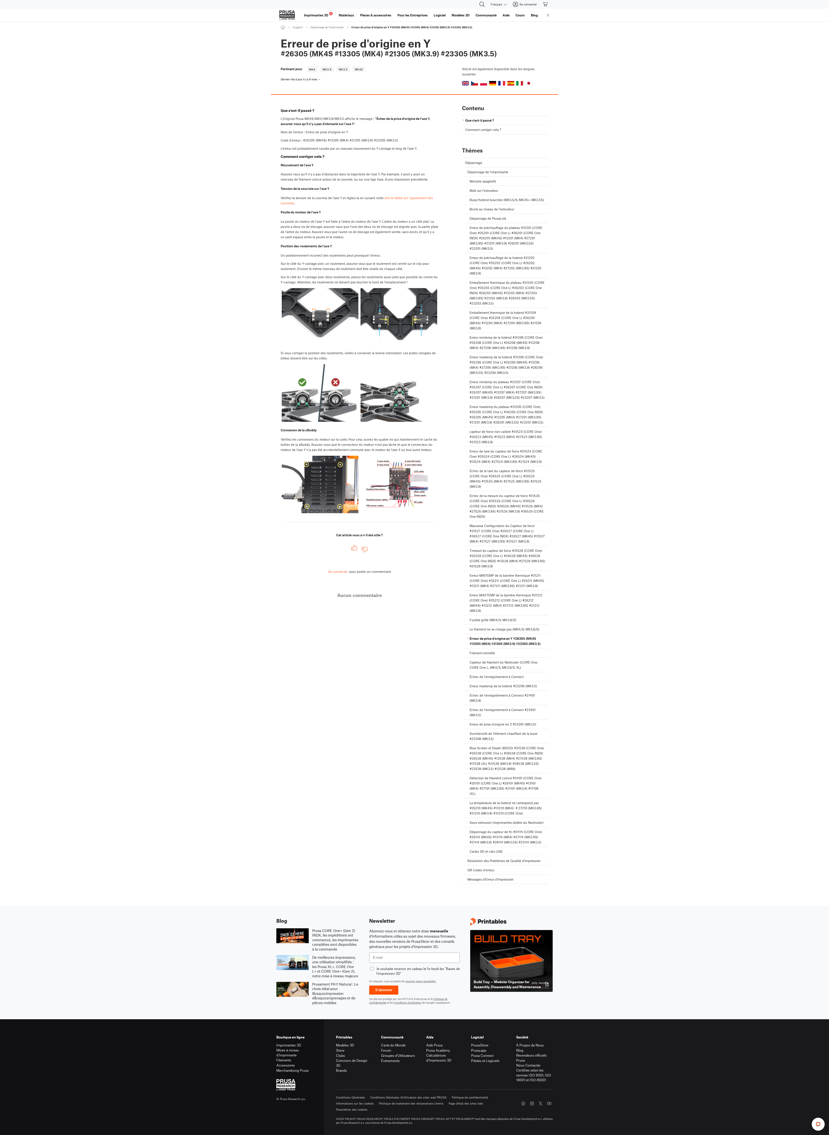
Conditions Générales (350, 1097)
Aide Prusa (434, 1045)
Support (298, 27)
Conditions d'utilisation (407, 1002)
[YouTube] (549, 1103)
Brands (341, 1070)
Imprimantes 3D (288, 1045)
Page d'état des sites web (466, 1103)
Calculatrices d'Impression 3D (438, 1057)
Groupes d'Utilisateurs (398, 1055)
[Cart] (545, 4)
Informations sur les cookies (355, 1103)
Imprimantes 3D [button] (318, 14)
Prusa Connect (482, 1055)
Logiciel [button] (440, 15)
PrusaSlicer (480, 1045)
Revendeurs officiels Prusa (531, 1057)
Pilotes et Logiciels (485, 1061)
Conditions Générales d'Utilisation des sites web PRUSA (408, 1097)
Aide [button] (506, 15)
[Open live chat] (818, 1124)
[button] (465, 83)
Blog (519, 1050)
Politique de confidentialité (470, 1097)
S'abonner (383, 990)
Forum (386, 1050)
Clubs (340, 1055)
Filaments (283, 1060)
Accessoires (285, 1065)
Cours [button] (520, 15)
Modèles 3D (345, 1045)
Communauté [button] (486, 15)
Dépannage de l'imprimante (327, 27)
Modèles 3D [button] (461, 15)
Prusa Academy (438, 1050)
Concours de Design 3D (351, 1062)
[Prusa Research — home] (287, 15)
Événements (390, 1061)
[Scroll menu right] (548, 15)
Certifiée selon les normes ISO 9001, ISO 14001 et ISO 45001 (533, 1075)
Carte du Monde (393, 1045)
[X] (540, 1103)
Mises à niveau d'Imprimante (287, 1052)
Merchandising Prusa (292, 1070)
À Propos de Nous (530, 1045)
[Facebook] (523, 1103)
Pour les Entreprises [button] (412, 15)
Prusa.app (478, 1050)
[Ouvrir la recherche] (482, 4)
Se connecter (338, 571)
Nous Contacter (528, 1065)
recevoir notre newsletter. (420, 981)
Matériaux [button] (346, 15)
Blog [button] (534, 15)
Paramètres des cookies (351, 1109)
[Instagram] (531, 1103)
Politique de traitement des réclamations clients (411, 1103)
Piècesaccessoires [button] (375, 15)
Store (340, 1050)
